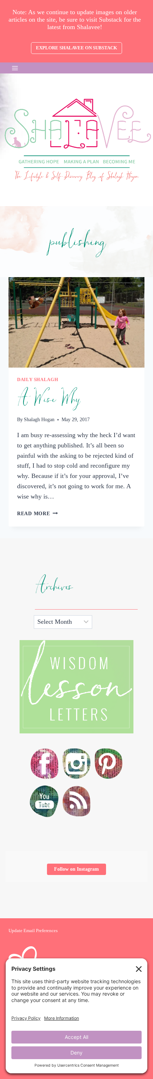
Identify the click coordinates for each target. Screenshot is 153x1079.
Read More (37, 513)
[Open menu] (15, 67)
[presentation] (76, 322)
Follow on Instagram (76, 869)
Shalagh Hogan (39, 419)
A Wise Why (48, 399)
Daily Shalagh (37, 379)
